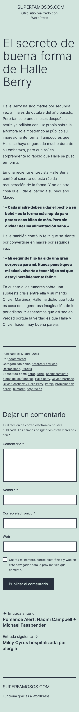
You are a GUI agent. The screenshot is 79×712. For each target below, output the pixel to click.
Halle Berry (59, 172)
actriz (8, 125)
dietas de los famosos (18, 379)
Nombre (10, 490)
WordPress (41, 696)
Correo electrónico (19, 513)
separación (34, 389)
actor (31, 374)
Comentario (13, 444)
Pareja (49, 384)
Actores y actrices (44, 364)
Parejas (27, 369)
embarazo (16, 150)
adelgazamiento (57, 374)
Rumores (19, 389)
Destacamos (11, 369)
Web (6, 537)
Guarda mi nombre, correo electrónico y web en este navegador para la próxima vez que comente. (42, 564)
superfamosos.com (40, 7)
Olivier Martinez (63, 379)
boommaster (17, 359)
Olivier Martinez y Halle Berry (23, 384)
